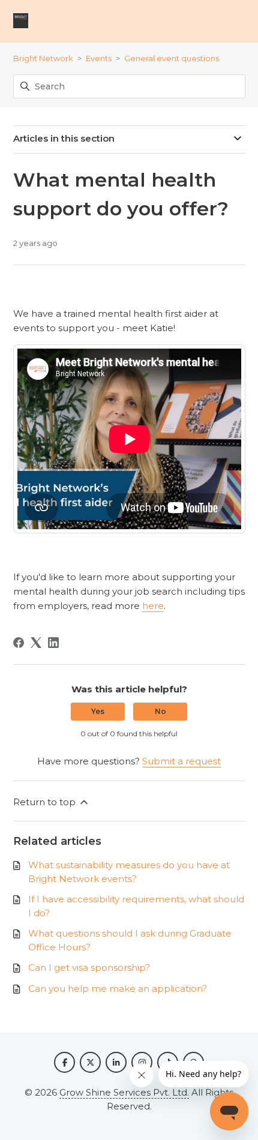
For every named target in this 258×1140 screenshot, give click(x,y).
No (160, 711)
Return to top (45, 802)
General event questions (171, 58)
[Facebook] (18, 642)
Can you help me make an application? (117, 988)
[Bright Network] (20, 21)
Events (99, 58)
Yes (97, 711)
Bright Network (43, 58)
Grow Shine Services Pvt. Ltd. (124, 1092)
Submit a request (181, 761)
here (153, 605)
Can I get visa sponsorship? (89, 967)
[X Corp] (36, 642)
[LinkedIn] (53, 642)
